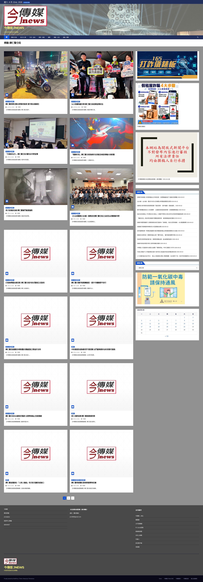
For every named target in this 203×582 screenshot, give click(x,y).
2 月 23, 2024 (10, 285)
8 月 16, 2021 (76, 419)
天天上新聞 (139, 535)
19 (158, 326)
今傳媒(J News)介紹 (168, 578)
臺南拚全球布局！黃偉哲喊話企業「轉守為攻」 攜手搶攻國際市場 (156, 235)
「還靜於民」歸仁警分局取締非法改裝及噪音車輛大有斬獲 (92, 154)
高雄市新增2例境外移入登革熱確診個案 (148, 243)
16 (193, 323)
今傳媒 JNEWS (14, 28)
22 (184, 326)
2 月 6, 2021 (76, 485)
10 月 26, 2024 (76, 107)
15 (184, 323)
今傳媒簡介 (178, 578)
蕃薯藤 (137, 520)
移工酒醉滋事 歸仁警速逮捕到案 (83, 416)
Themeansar (31, 578)
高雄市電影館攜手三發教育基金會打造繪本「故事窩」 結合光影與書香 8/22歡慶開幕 (161, 222)
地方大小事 (23, 37)
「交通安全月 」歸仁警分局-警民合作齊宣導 (22, 154)
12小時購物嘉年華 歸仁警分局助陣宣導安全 (87, 104)
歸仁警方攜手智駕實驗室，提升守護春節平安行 (88, 283)
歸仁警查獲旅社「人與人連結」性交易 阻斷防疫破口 (25, 483)
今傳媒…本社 (139, 516)
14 (176, 323)
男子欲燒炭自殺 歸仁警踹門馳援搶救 (19, 210)
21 (176, 326)
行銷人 (137, 539)
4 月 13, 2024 (10, 213)
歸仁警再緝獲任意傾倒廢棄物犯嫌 (83, 483)
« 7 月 (166, 336)
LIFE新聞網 (139, 523)
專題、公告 (57, 37)
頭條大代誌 (14, 37)
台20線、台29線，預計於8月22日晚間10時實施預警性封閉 (154, 201)
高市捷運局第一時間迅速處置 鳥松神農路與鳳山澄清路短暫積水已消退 (157, 231)
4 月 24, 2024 (76, 157)
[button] (197, 37)
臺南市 (12, 101)
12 (158, 323)
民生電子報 (139, 543)
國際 (49, 37)
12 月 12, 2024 (10, 107)
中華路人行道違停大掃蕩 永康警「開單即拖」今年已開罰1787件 (155, 247)
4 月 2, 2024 (76, 219)
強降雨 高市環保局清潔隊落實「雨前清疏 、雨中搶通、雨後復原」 (156, 205)
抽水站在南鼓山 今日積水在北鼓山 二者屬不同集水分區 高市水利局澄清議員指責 (160, 214)
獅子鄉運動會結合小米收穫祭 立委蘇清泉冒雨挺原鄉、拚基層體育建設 (157, 210)
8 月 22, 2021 (10, 419)
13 (167, 323)
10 (141, 323)
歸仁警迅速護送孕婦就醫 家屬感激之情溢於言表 (23, 349)
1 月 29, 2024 (10, 352)
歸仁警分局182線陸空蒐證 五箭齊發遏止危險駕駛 (24, 416)
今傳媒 (19, 107)
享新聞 (137, 547)
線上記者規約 (194, 578)
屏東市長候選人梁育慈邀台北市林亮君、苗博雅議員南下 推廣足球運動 (157, 197)
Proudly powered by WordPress (11, 578)
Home (160, 578)
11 (150, 323)
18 (150, 326)
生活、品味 (32, 37)
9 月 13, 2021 (76, 352)
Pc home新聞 (139, 527)
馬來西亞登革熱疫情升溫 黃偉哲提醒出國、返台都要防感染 (154, 239)
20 (167, 326)
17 (141, 326)
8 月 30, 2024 (10, 157)
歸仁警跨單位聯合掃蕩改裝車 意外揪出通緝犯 (22, 104)
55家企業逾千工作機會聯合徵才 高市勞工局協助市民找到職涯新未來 (156, 252)
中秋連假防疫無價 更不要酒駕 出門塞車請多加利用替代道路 (93, 349)
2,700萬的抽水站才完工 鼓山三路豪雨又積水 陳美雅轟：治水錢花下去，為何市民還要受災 (163, 256)
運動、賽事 (66, 37)
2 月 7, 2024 (76, 285)
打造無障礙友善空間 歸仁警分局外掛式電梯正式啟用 (25, 283)
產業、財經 (42, 37)
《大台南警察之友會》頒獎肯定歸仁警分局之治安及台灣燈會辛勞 (95, 216)
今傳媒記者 (186, 578)
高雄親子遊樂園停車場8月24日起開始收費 (149, 226)
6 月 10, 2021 (10, 485)
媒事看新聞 (139, 531)
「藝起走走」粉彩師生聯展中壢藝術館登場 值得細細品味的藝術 (156, 218)
